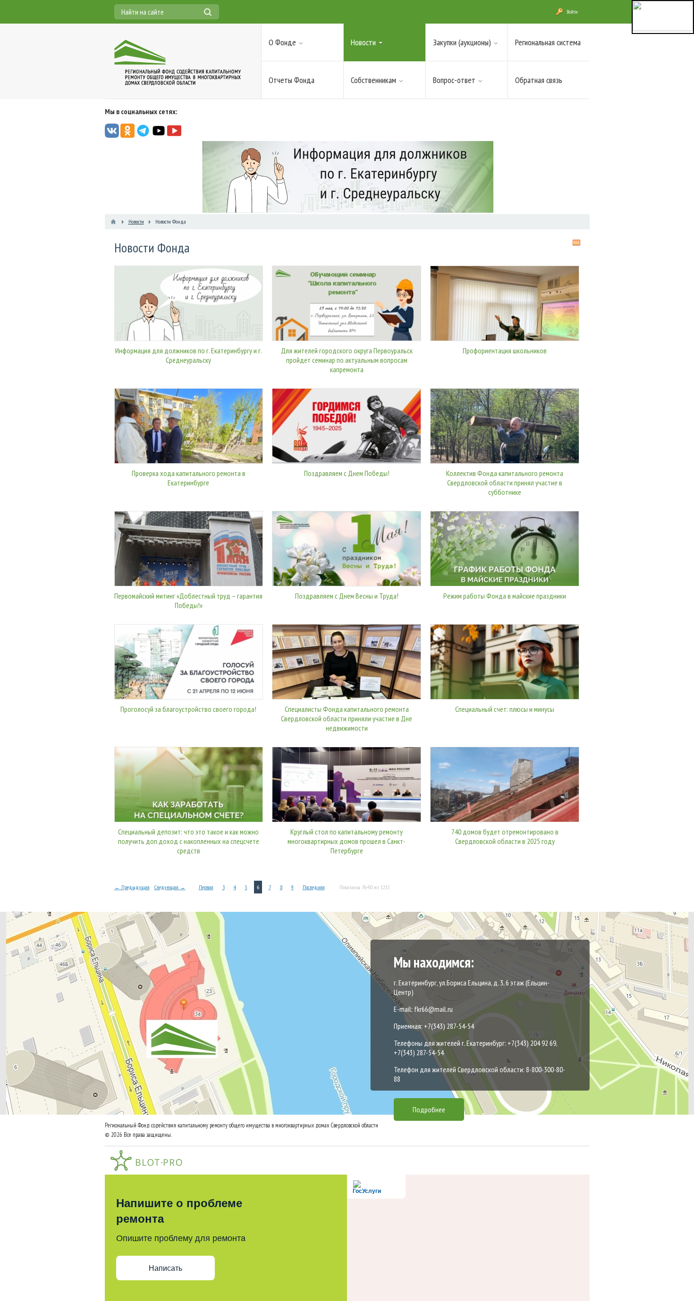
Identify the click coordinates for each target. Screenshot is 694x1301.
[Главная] (113, 221)
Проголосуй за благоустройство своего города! (188, 709)
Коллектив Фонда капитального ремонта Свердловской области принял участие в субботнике (504, 482)
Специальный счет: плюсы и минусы (504, 709)
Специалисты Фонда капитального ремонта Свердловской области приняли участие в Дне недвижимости (346, 718)
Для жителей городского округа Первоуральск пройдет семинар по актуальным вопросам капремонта (347, 360)
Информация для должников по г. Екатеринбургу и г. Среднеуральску (188, 355)
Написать (165, 1268)
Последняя (314, 887)
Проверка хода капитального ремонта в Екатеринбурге (188, 477)
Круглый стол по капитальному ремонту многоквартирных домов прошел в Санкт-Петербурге (347, 841)
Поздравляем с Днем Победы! (346, 473)
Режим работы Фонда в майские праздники (504, 595)
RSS (576, 242)
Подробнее (429, 1109)
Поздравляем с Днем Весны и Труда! (346, 595)
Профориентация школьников (505, 350)
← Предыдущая (132, 887)
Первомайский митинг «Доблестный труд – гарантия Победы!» (188, 600)
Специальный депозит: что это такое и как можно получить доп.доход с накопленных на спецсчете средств (188, 841)
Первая (206, 887)
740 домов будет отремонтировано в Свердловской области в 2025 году (505, 836)
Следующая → (170, 887)
